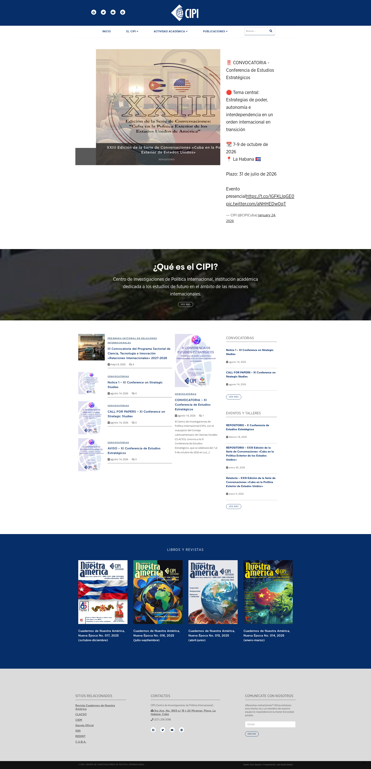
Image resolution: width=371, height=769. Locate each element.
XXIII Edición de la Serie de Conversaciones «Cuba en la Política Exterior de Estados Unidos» (147, 149)
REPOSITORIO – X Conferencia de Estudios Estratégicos (247, 427)
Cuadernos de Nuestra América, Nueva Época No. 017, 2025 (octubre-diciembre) (101, 635)
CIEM (78, 720)
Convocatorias (185, 394)
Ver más (186, 304)
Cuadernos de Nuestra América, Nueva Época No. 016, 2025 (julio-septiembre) (156, 635)
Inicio (106, 31)
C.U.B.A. (80, 741)
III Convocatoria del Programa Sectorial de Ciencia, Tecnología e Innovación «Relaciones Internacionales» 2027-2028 (139, 353)
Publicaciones (214, 31)
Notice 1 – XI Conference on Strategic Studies (249, 352)
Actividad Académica (170, 31)
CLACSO (81, 714)
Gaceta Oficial (84, 725)
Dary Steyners (255, 765)
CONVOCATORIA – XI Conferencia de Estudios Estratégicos (193, 404)
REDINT (80, 736)
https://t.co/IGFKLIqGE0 (270, 196)
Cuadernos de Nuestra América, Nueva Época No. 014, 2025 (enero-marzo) (266, 635)
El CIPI (131, 31)
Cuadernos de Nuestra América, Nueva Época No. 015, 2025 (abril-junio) (211, 635)
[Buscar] (271, 31)
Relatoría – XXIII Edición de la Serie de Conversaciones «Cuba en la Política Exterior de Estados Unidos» (251, 482)
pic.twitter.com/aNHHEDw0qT (256, 204)
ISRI (78, 730)
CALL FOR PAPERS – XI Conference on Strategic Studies (251, 374)
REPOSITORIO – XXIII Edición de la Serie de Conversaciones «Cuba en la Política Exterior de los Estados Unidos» (250, 453)
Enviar (252, 734)
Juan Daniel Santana (284, 765)
